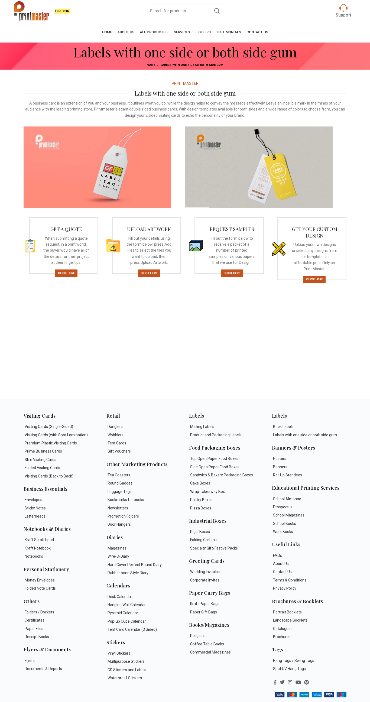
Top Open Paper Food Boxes (214, 458)
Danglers (115, 426)
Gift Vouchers (119, 451)
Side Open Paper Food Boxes (214, 467)
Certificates (34, 620)
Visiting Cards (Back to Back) (49, 476)
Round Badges (120, 483)
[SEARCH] (217, 11)
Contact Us (282, 572)
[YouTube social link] (298, 682)
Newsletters (118, 508)
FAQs (277, 555)
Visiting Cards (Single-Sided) (49, 426)
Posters (279, 458)
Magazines (117, 548)
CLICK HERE (66, 273)
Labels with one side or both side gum (305, 435)
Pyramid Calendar (123, 613)
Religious (198, 635)
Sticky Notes (35, 508)
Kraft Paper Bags (204, 604)
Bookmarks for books (126, 500)
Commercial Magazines (210, 652)
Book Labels (283, 426)
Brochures (282, 637)
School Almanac (287, 499)
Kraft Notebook (38, 548)
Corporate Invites (204, 580)
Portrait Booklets (287, 612)
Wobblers (116, 435)
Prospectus (283, 507)
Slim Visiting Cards (40, 459)
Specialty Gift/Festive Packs (214, 548)
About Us (281, 563)
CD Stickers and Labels (127, 670)
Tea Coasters (119, 475)
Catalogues (283, 628)
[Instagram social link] (290, 682)
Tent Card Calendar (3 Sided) (132, 629)
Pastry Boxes (201, 500)
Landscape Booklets (290, 620)
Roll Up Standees (287, 475)
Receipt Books (37, 637)
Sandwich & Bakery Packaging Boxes (221, 475)
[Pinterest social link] (306, 682)
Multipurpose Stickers (126, 661)
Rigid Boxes (200, 531)
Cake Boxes (200, 483)
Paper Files (34, 628)
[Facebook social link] (275, 682)
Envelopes (33, 500)
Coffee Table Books (207, 644)
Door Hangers (119, 524)
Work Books (283, 531)
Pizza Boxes (200, 508)
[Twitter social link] (282, 682)
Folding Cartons (203, 540)
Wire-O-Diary (118, 556)
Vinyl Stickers (119, 653)
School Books (284, 523)
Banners (280, 467)
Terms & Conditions (289, 580)
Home (151, 65)
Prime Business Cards (43, 451)
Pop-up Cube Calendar (127, 621)
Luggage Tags (120, 491)
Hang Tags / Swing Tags (293, 660)
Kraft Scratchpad (39, 540)
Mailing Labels (202, 426)
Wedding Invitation (206, 572)
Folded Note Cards (40, 588)
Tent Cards (117, 443)
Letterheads (35, 516)
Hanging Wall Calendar (127, 605)
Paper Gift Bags (203, 612)
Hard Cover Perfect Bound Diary (135, 565)
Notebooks (34, 556)
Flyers (30, 660)
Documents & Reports (43, 669)
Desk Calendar (120, 596)
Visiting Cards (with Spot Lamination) (56, 435)
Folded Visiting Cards (42, 468)
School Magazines (288, 515)
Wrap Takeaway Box (207, 491)
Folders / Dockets (39, 612)
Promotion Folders (123, 516)
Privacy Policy (284, 588)
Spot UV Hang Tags (289, 669)
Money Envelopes (40, 580)
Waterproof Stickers (125, 678)
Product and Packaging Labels (216, 435)
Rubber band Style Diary (128, 573)
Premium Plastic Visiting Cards (51, 443)
